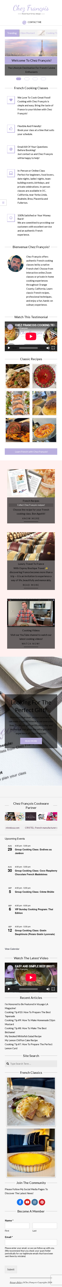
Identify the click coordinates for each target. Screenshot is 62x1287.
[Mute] (48, 348)
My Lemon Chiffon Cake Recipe (21, 1040)
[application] (31, 336)
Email (9, 1236)
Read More (31, 585)
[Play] (8, 348)
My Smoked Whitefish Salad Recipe (23, 1036)
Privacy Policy (16, 1282)
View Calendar (12, 948)
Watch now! (31, 643)
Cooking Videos (31, 630)
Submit (10, 1269)
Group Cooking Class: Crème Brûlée (34, 891)
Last (34, 1230)
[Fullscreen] (53, 348)
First (7, 1230)
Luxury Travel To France (31, 563)
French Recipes (31, 500)
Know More (31, 518)
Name (9, 1220)
